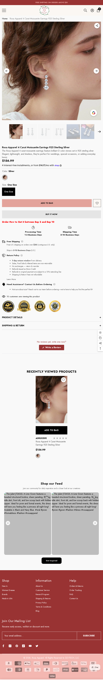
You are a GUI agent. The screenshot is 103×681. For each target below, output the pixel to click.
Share (97, 25)
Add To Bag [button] (51, 430)
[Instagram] (10, 646)
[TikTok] (23, 646)
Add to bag (47, 203)
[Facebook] (3, 646)
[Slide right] (96, 71)
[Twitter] (37, 646)
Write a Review (54, 348)
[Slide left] (6, 71)
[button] (85, 10)
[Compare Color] (93, 112)
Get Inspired (51, 560)
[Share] (97, 25)
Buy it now (51, 214)
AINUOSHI (41, 438)
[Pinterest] (16, 646)
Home (5, 18)
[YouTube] (30, 646)
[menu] (4, 10)
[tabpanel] (51, 419)
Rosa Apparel (38, 657)
